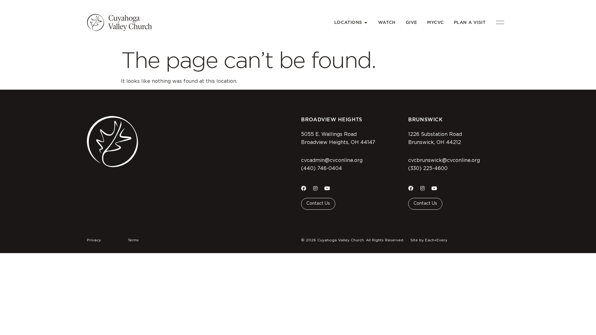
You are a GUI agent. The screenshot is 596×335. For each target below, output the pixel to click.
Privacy (94, 240)
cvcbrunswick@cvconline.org (444, 160)
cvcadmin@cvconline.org (332, 160)
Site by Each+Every (428, 240)
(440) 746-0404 (321, 168)
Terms (133, 240)
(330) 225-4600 (428, 168)
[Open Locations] (366, 22)
